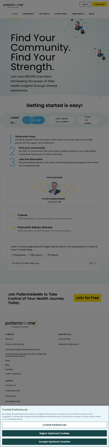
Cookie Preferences (54, 424)
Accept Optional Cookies (54, 441)
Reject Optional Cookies (54, 433)
